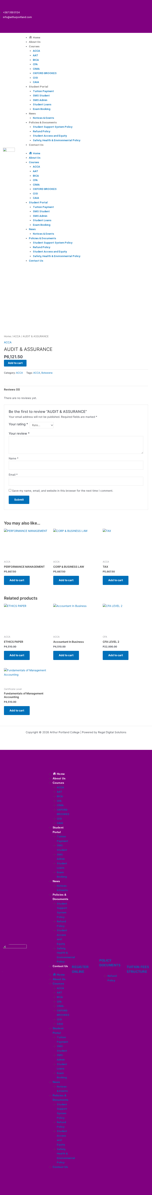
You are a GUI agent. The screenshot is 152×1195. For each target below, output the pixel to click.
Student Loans (42, 104)
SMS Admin (40, 100)
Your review (19, 433)
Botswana (46, 372)
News (32, 113)
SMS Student (41, 95)
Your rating (18, 424)
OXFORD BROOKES (45, 73)
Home (7, 336)
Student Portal (38, 86)
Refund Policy (41, 131)
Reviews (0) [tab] (12, 389)
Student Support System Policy (52, 126)
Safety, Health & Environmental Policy (56, 140)
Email (13, 474)
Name (13, 458)
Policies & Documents (43, 122)
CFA (35, 64)
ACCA (36, 50)
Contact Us (36, 144)
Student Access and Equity (50, 135)
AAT (35, 55)
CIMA (36, 68)
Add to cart (15, 363)
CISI (35, 77)
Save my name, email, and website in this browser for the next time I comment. (62, 490)
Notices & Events (43, 117)
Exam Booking (41, 108)
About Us (34, 41)
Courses (34, 46)
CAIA (36, 82)
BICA (36, 59)
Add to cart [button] (17, 580)
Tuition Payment (43, 91)
